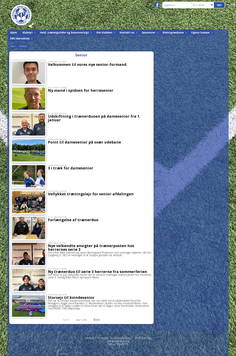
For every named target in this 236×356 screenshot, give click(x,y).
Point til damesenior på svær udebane (84, 142)
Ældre (97, 319)
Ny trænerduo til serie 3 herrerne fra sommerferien (97, 271)
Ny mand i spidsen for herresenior (80, 90)
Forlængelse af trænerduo (73, 219)
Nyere (66, 319)
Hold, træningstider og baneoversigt (64, 32)
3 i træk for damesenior (70, 168)
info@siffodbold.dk (118, 341)
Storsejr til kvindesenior (71, 297)
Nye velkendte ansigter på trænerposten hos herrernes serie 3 (91, 247)
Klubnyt (27, 32)
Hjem (13, 32)
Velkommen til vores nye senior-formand (87, 64)
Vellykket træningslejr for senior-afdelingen (91, 193)
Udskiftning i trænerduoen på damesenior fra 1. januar (94, 118)
